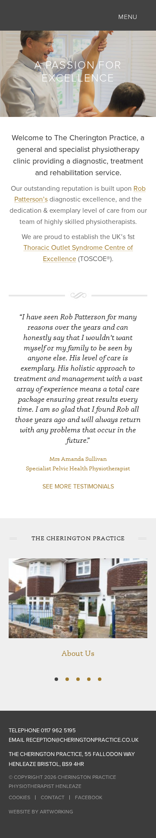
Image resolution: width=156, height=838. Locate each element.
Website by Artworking (41, 812)
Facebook (88, 797)
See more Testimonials (78, 486)
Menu (127, 17)
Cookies (19, 797)
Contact (53, 797)
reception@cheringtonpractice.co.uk (82, 740)
